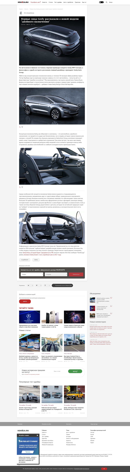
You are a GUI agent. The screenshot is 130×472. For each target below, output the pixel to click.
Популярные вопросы (47, 442)
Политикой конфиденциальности (81, 468)
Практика (77, 2)
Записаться (76, 274)
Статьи (51, 2)
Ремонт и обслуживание (72, 438)
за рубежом (24, 260)
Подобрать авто (35, 2)
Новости (44, 2)
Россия (92, 432)
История (68, 436)
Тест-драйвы (58, 2)
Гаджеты (68, 440)
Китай (92, 434)
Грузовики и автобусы (47, 440)
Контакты (68, 424)
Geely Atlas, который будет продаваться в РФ (38, 253)
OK (104, 468)
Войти (25, 301)
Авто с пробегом (68, 2)
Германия (93, 438)
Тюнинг (68, 434)
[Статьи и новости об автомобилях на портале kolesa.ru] (23, 2)
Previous (25, 105)
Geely (36, 260)
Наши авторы (94, 424)
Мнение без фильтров (47, 444)
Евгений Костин (30, 13)
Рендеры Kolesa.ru (71, 444)
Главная (21, 9)
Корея (92, 442)
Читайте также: (26, 308)
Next (79, 105)
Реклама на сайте (46, 424)
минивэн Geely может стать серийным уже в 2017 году (42, 255)
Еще (83, 2)
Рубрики (44, 430)
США (92, 436)
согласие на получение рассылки (31, 374)
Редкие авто (69, 442)
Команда (20, 424)
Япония (92, 440)
